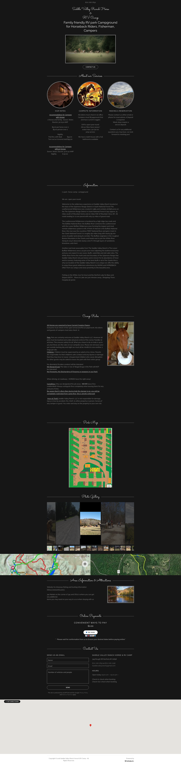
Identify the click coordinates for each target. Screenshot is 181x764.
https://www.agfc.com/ (56, 589)
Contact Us (90, 67)
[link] (90, 18)
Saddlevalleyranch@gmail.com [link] (103, 666)
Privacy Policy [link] (84, 692)
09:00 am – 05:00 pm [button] (109, 675)
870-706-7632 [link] (90, 2)
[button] (118, 674)
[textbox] (68, 660)
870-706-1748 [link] (110, 663)
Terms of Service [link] (67, 694)
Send (68, 687)
